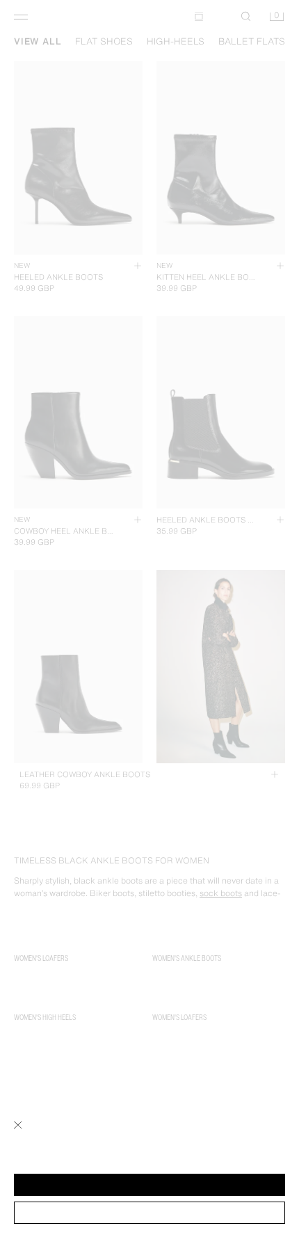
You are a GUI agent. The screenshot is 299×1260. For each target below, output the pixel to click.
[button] (149, 1185)
